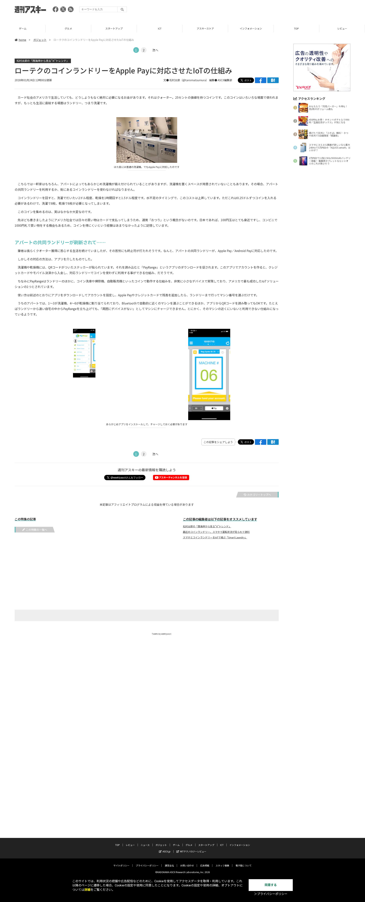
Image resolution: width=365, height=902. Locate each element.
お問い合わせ (187, 865)
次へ (155, 50)
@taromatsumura (194, 80)
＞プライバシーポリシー (270, 894)
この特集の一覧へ (36, 530)
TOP (296, 28)
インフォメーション (251, 28)
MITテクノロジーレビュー (193, 851)
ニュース (145, 844)
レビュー (342, 28)
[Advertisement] (281, 10)
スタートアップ (114, 28)
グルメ (68, 28)
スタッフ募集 (222, 865)
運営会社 (169, 865)
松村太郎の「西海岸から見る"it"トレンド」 (43, 61)
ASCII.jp (167, 851)
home (22, 40)
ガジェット (40, 40)
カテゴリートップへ (259, 495)
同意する (271, 885)
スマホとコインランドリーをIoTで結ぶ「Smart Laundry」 (215, 537)
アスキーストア (205, 28)
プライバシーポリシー (147, 865)
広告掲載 (204, 865)
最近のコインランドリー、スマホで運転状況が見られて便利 (216, 532)
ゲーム (22, 28)
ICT (159, 28)
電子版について (244, 865)
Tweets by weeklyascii (161, 633)
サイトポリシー (121, 865)
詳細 (87, 890)
